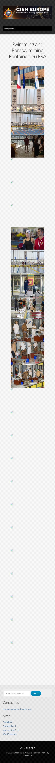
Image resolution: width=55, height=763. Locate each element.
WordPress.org (10, 734)
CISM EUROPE (27, 748)
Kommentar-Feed (11, 730)
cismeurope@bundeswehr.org (17, 709)
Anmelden (8, 722)
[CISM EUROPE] (27, 18)
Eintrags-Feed (9, 726)
